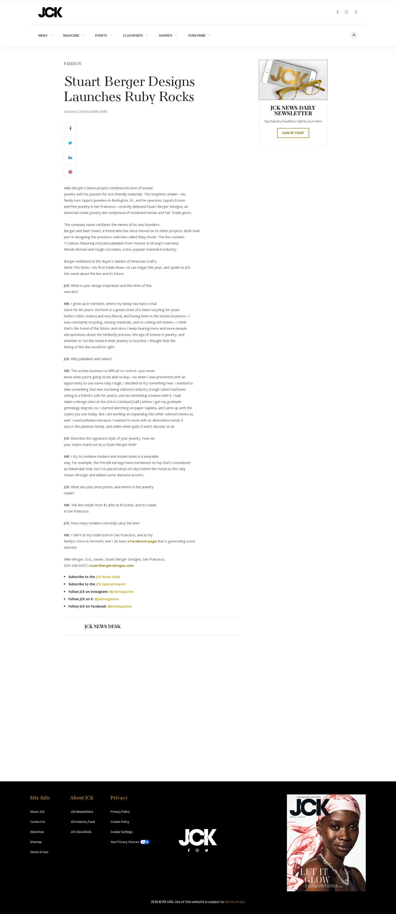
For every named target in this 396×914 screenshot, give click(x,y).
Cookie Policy (120, 822)
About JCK (37, 812)
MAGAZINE (71, 35)
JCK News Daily (108, 577)
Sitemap (36, 842)
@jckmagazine (122, 591)
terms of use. (235, 901)
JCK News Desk (103, 626)
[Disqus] (152, 699)
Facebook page (143, 541)
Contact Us (37, 822)
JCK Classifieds (80, 832)
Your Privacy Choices (125, 842)
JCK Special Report (111, 584)
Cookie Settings (122, 832)
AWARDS (165, 35)
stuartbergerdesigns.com (111, 565)
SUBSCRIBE (197, 35)
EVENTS (101, 35)
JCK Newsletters (81, 812)
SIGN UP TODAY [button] (293, 133)
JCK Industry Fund (82, 822)
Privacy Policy (120, 812)
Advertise (37, 832)
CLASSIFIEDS (133, 35)
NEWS (42, 35)
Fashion (72, 63)
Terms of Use (39, 852)
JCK (50, 12)
